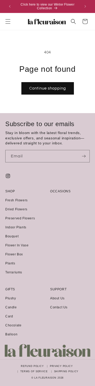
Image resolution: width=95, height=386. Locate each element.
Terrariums (13, 272)
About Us (57, 298)
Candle (11, 307)
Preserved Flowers (20, 218)
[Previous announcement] (10, 6)
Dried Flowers (16, 209)
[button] (8, 21)
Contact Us (59, 307)
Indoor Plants (15, 227)
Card (9, 316)
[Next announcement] (85, 6)
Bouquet (11, 236)
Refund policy (32, 366)
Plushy (10, 298)
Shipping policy (66, 371)
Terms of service (34, 371)
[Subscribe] (83, 156)
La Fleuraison (45, 377)
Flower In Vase (16, 245)
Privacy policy (61, 366)
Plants (10, 263)
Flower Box (14, 254)
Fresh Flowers (16, 200)
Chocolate (13, 325)
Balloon (11, 334)
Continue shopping (47, 88)
